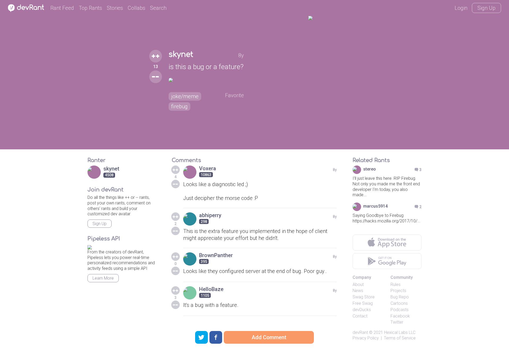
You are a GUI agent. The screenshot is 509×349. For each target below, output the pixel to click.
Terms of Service (400, 338)
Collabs (136, 8)
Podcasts (399, 309)
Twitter (396, 322)
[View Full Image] (206, 80)
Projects (398, 290)
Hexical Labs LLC (399, 332)
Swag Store (364, 296)
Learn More (103, 278)
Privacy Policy (366, 338)
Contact (360, 316)
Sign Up (486, 8)
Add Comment (269, 337)
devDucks (362, 309)
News (358, 290)
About (358, 284)
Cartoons (399, 303)
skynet (181, 54)
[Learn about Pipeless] (89, 246)
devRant (360, 332)
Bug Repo (399, 296)
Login (461, 8)
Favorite (234, 95)
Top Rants (90, 8)
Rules (395, 284)
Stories (115, 8)
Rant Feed (62, 8)
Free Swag (363, 303)
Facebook (400, 316)
